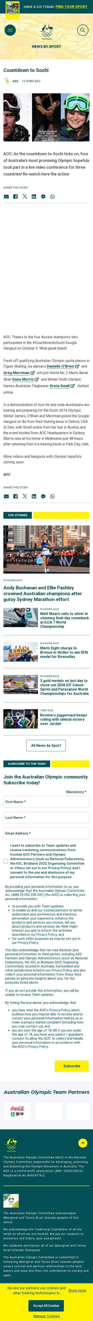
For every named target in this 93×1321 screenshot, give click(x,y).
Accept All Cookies (46, 1306)
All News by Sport (46, 745)
